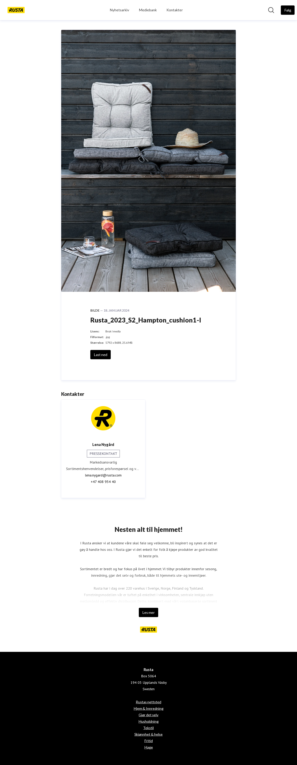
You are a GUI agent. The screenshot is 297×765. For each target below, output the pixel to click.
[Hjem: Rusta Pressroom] (16, 10)
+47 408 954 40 (103, 481)
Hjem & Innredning (148, 708)
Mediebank (148, 10)
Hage (148, 747)
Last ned (100, 354)
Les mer (148, 612)
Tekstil (148, 728)
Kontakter (174, 10)
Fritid (148, 741)
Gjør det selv (148, 715)
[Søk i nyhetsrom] (271, 10)
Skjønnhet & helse (148, 734)
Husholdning (148, 721)
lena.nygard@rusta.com (103, 475)
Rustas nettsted (148, 702)
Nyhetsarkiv (119, 10)
